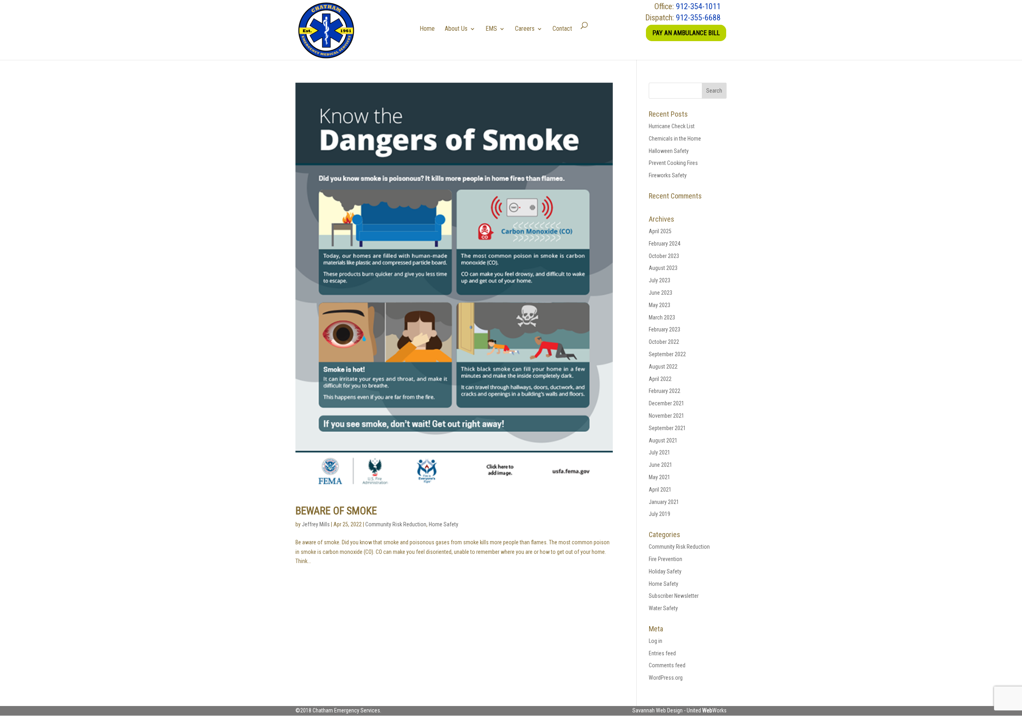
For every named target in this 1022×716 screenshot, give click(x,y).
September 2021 (667, 428)
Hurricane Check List (672, 126)
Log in (655, 641)
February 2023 (664, 329)
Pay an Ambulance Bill (686, 33)
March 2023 (662, 317)
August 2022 (663, 366)
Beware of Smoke (336, 511)
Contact (562, 28)
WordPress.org (666, 677)
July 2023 (659, 280)
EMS (491, 28)
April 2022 (660, 379)
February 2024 (664, 243)
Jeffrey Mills (316, 524)
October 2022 (664, 342)
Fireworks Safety (668, 175)
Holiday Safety (665, 571)
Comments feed (667, 665)
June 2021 (660, 465)
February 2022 (664, 391)
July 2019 (659, 514)
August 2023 (663, 268)
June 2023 (660, 293)
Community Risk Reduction (395, 524)
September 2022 (667, 354)
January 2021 (664, 502)
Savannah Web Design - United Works (679, 710)
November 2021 (666, 416)
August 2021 (663, 440)
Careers (525, 28)
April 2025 (660, 231)
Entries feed (662, 653)
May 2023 (659, 305)
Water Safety (663, 608)
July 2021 (659, 452)
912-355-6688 (698, 17)
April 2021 (660, 489)
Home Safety (443, 524)
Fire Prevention (665, 559)
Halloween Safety (669, 151)
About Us (456, 28)
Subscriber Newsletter (674, 596)
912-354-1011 (698, 6)
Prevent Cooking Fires (673, 163)
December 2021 (666, 403)
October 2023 (664, 256)
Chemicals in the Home (675, 138)
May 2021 (659, 477)
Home (427, 28)
